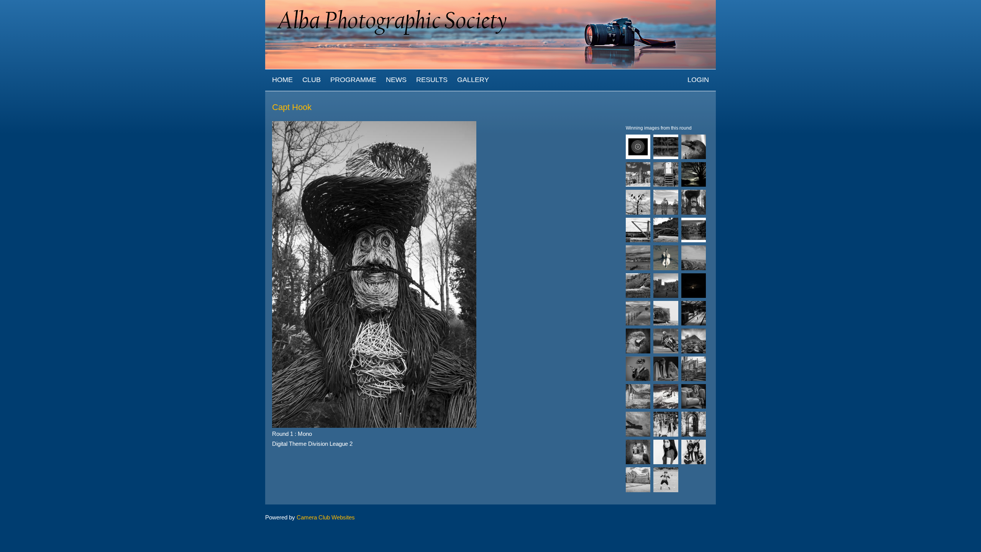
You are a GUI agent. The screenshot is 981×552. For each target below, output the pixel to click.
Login (698, 80)
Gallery (473, 80)
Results (432, 80)
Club (311, 80)
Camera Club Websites (326, 517)
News (396, 80)
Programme (353, 80)
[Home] (490, 3)
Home (282, 80)
